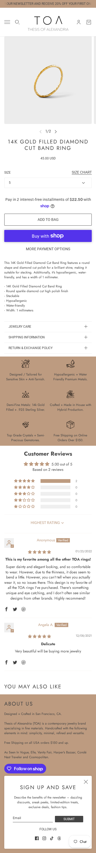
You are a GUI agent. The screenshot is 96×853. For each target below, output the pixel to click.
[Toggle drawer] (7, 22)
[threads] (59, 838)
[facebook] (37, 838)
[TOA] (48, 22)
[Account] (79, 22)
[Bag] (89, 22)
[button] (24, 481)
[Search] (17, 22)
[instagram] (44, 838)
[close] (86, 781)
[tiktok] (52, 838)
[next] (56, 131)
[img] (39, 552)
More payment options (48, 249)
